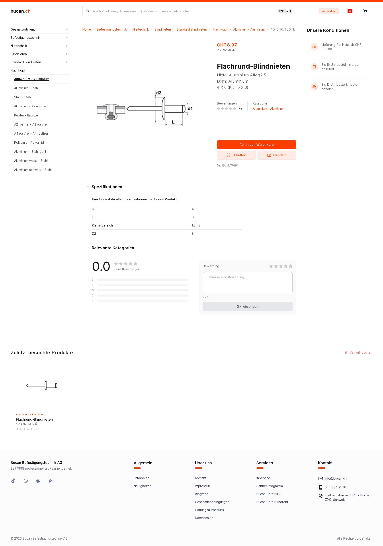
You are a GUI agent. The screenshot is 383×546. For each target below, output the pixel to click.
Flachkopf (220, 29)
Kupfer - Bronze (26, 115)
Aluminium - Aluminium (31, 79)
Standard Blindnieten (192, 29)
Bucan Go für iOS (268, 494)
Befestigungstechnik (112, 29)
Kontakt (200, 478)
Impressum (203, 486)
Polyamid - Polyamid (29, 142)
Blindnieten (163, 29)
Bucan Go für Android (272, 502)
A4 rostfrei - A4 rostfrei (31, 133)
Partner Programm (269, 486)
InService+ (264, 478)
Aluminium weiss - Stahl (31, 161)
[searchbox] (183, 11)
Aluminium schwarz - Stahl (33, 170)
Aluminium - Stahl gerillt (30, 151)
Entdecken (141, 478)
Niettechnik (141, 29)
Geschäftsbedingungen (212, 502)
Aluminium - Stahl (26, 88)
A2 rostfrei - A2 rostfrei (30, 124)
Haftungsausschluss (209, 510)
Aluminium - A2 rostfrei (30, 106)
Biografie (201, 494)
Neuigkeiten (142, 486)
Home (86, 29)
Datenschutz (204, 518)
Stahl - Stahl (22, 97)
